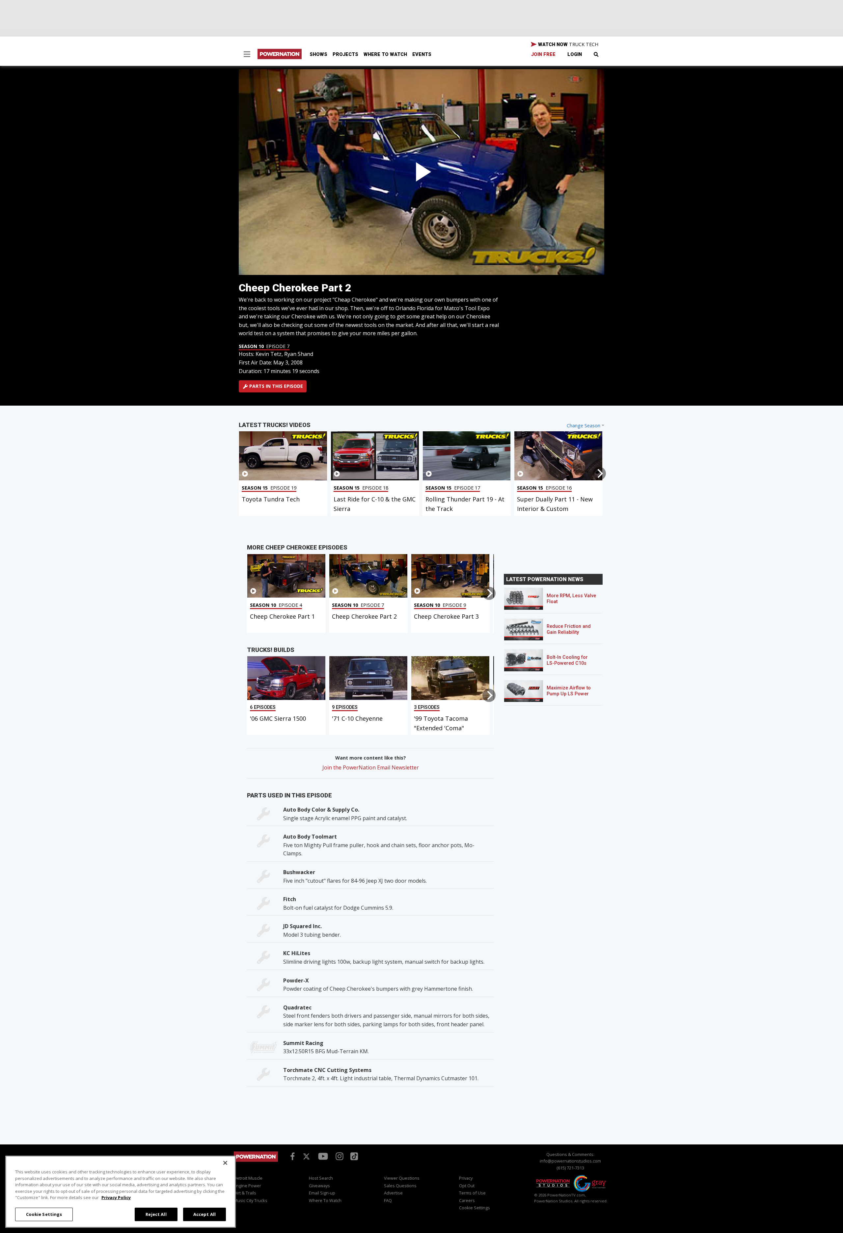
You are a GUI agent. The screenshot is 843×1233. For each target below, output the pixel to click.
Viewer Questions (402, 1178)
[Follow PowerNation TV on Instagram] (339, 1155)
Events (421, 54)
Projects (345, 54)
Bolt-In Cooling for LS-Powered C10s (567, 660)
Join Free (543, 54)
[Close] (225, 1163)
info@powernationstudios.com (570, 1161)
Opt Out (467, 1186)
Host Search (321, 1178)
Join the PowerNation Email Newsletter (370, 767)
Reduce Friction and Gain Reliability (569, 629)
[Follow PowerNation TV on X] (306, 1157)
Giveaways (319, 1186)
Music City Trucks (250, 1200)
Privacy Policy (116, 1197)
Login (574, 54)
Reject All (156, 1214)
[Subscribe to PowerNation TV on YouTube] (323, 1156)
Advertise (393, 1193)
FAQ (388, 1200)
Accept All (204, 1214)
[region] (120, 1192)
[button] (247, 55)
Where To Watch (385, 54)
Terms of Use (472, 1193)
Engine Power (247, 1186)
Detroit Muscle (248, 1178)
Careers (467, 1200)
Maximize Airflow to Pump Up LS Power (569, 691)
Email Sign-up (322, 1193)
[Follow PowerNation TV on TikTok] (353, 1155)
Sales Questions (400, 1186)
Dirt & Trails (245, 1193)
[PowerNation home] (256, 1162)
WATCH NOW (567, 44)
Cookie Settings (44, 1214)
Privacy (466, 1178)
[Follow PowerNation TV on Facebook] (291, 1155)
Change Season (583, 425)
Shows (318, 54)
